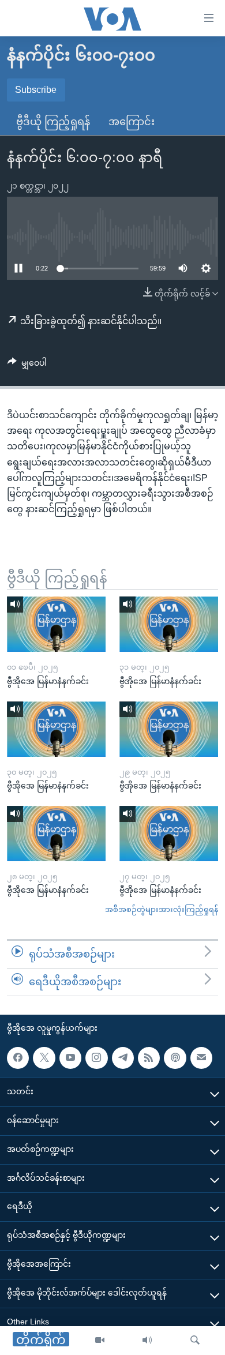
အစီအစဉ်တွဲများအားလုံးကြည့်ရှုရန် (161, 909)
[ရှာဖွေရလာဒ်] (195, 1340)
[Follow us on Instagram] (96, 1057)
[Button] (27, 365)
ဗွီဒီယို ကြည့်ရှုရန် (53, 121)
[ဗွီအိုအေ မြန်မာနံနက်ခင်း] (56, 624)
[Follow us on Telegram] (123, 1057)
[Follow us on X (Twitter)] (44, 1057)
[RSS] (149, 1057)
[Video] (99, 1340)
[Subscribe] (201, 1057)
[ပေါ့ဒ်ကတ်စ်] (175, 1057)
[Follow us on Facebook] (18, 1057)
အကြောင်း (131, 121)
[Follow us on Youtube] (70, 1057)
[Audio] (147, 1340)
